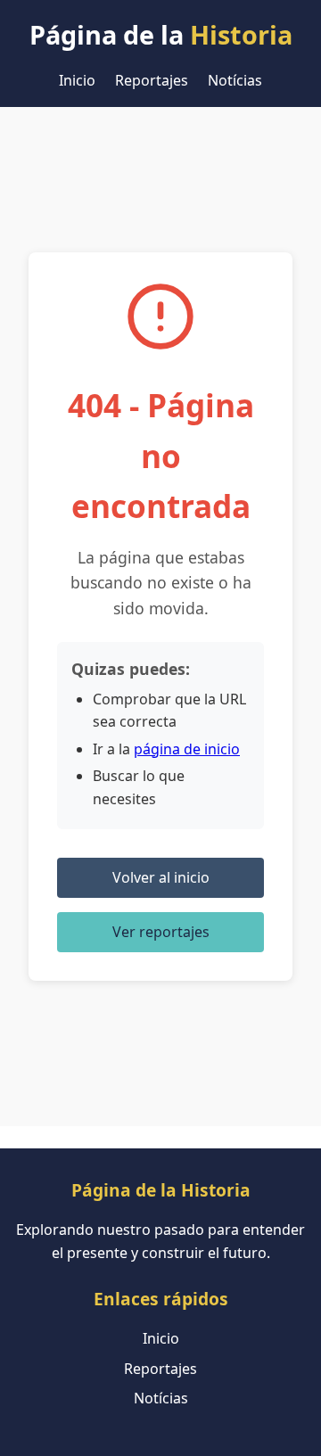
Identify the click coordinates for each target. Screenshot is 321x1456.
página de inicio (187, 749)
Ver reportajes (161, 932)
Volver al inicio (161, 877)
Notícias (235, 80)
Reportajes (151, 80)
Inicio (77, 80)
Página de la (160, 34)
